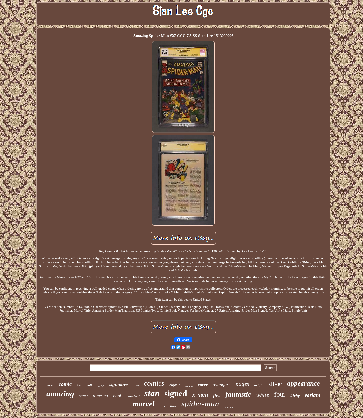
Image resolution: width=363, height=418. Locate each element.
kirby (295, 395)
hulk (89, 385)
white (262, 395)
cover (203, 384)
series (50, 385)
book (117, 395)
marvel (144, 404)
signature (118, 384)
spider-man (200, 403)
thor (173, 406)
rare (162, 406)
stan (152, 393)
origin (258, 385)
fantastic (238, 394)
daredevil (133, 396)
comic (65, 384)
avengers (222, 384)
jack (79, 385)
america (100, 395)
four (279, 394)
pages (242, 384)
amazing (60, 393)
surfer (83, 396)
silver (275, 384)
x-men (200, 394)
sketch (100, 385)
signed (175, 393)
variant (312, 395)
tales (136, 385)
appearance (303, 383)
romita (189, 385)
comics (154, 383)
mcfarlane (229, 407)
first (217, 395)
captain (175, 385)
